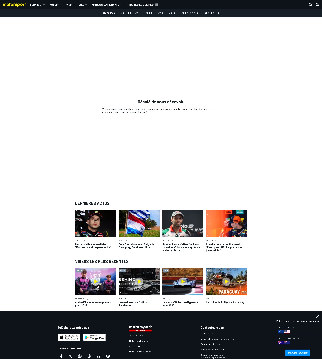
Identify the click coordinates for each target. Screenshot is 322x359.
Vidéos (172, 13)
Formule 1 (36, 4)
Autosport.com (137, 346)
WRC (69, 4)
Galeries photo (190, 13)
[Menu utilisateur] (317, 4)
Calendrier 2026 (154, 13)
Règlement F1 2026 (130, 13)
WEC (81, 4)
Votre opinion (207, 333)
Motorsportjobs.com (139, 340)
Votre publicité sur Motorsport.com (218, 338)
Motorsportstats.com (140, 351)
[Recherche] (310, 4)
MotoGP (54, 4)
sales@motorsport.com (213, 349)
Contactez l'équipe (210, 344)
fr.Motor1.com (136, 335)
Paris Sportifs (212, 13)
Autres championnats (105, 4)
